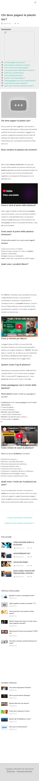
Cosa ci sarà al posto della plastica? (16, 67)
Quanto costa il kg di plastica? (14, 78)
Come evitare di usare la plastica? (15, 83)
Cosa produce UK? (21, 553)
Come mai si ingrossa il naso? (19, 711)
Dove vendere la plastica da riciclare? (17, 65)
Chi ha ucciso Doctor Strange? (19, 695)
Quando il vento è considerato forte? (21, 595)
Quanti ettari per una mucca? (19, 703)
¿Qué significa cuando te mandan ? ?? (22, 603)
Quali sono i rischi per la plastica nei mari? (19, 86)
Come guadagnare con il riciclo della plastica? (20, 80)
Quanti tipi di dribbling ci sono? (20, 719)
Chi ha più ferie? (20, 562)
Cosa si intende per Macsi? (13, 75)
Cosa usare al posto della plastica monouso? (19, 70)
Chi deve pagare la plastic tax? (14, 62)
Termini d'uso (11, 771)
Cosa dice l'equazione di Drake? (20, 687)
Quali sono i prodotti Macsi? (14, 73)
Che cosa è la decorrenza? (18, 727)
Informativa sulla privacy (24, 771)
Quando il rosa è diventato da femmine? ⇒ (19, 523)
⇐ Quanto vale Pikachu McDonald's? (19, 518)
